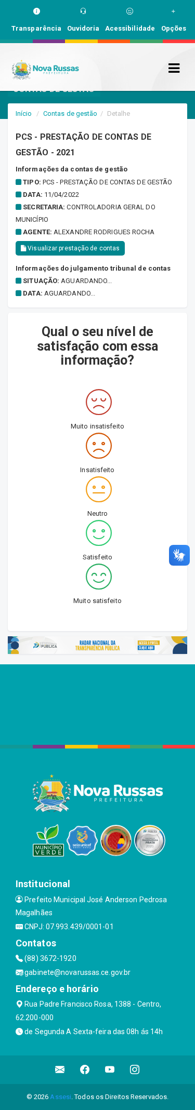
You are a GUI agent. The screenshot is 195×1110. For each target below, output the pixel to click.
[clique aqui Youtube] (110, 1070)
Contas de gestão (70, 113)
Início (24, 113)
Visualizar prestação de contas (73, 248)
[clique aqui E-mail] (60, 1070)
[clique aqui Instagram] (135, 1070)
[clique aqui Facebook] (85, 1070)
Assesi (60, 1097)
